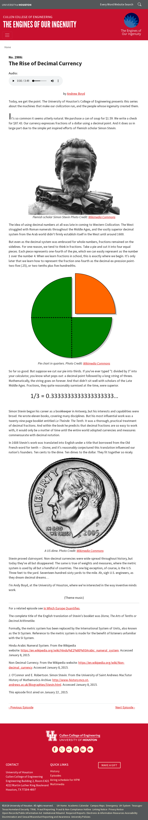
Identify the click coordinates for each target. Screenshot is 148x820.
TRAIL (33, 809)
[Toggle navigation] (7, 35)
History (54, 771)
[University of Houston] (16, 4)
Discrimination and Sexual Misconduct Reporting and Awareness (36, 816)
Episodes (55, 775)
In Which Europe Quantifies (61, 608)
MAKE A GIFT (109, 765)
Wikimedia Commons (101, 217)
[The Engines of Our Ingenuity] (132, 22)
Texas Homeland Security (15, 809)
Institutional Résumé (54, 813)
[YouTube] (90, 749)
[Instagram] (76, 749)
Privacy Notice (116, 809)
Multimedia (57, 784)
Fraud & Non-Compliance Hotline (73, 809)
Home (7, 47)
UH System (124, 805)
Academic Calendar (78, 805)
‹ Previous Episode (21, 707)
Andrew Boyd (76, 94)
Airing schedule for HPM (65, 780)
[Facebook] (55, 749)
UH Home (62, 805)
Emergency (112, 805)
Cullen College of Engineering (27, 17)
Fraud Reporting (46, 809)
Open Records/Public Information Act (22, 813)
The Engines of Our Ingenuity (39, 24)
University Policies (80, 816)
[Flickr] (69, 749)
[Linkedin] (83, 749)
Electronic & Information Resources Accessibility (112, 813)
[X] (62, 749)
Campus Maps (97, 805)
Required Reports (75, 813)
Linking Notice (99, 809)
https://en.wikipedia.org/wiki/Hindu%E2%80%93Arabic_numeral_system (70, 650)
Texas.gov (137, 805)
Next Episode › (125, 707)
